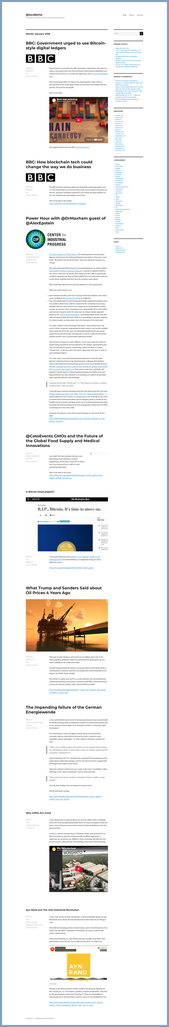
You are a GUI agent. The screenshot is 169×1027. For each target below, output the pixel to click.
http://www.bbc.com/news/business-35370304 (67, 203)
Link (27, 559)
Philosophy (118, 211)
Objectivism (119, 205)
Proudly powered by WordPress (44, 1018)
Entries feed (119, 248)
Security (117, 222)
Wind (117, 232)
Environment (119, 178)
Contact (140, 15)
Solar (117, 228)
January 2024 (119, 115)
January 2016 (119, 148)
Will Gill (117, 91)
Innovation (118, 193)
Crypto (117, 170)
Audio (28, 919)
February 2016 (119, 146)
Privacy (117, 217)
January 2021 (119, 121)
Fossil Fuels (119, 181)
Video (28, 822)
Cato (27, 458)
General (117, 185)
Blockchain (29, 71)
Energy (40, 722)
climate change (38, 925)
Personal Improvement (122, 209)
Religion (118, 219)
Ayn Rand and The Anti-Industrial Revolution (52, 910)
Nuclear (117, 203)
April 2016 (118, 142)
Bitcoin (117, 164)
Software (118, 226)
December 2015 (120, 150)
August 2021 (119, 117)
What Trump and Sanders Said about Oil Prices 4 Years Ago (64, 590)
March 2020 (119, 125)
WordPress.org (120, 252)
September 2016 (120, 136)
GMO (34, 260)
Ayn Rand (29, 260)
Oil (33, 659)
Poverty (117, 215)
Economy (29, 659)
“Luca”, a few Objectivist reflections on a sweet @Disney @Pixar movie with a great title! (128, 52)
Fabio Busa (118, 95)
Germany (29, 725)
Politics (117, 213)
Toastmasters (119, 230)
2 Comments (30, 828)
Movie (117, 199)
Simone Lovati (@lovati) (123, 87)
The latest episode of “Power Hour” (63, 254)
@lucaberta (34, 14)
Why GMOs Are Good (38, 813)
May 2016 (118, 140)
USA (27, 662)
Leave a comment (31, 76)
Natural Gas (119, 201)
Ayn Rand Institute (73, 298)
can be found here (82, 147)
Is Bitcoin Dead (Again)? (40, 491)
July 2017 (118, 130)
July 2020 (118, 123)
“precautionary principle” (70, 315)
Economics (118, 172)
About (131, 15)
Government (119, 189)
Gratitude (118, 191)
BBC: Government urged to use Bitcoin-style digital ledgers (66, 45)
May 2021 (118, 119)
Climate (28, 722)
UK (27, 73)
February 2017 (119, 132)
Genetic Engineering (32, 257)
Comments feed (120, 250)
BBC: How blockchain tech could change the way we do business (59, 164)
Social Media (119, 224)
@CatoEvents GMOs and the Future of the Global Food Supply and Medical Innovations (64, 441)
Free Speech (119, 183)
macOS (117, 197)
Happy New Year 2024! (122, 48)
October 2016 (119, 134)
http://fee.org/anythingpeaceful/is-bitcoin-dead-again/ (71, 568)
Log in (117, 246)
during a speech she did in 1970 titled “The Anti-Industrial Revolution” (77, 394)
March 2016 (119, 144)
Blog (124, 15)
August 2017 (119, 128)
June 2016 (118, 138)
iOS (116, 195)
